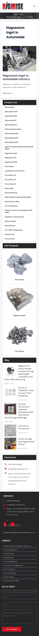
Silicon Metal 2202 (11, 134)
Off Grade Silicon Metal (13, 129)
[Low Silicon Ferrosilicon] (10, 430)
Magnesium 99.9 (10, 158)
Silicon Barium (10, 226)
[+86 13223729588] (13, 464)
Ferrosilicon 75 (10, 175)
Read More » (8, 93)
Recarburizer (10, 234)
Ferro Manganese (11, 206)
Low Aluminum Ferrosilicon (15, 171)
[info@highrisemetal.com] (16, 469)
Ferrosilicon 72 (10, 180)
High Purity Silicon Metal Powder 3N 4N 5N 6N (19, 148)
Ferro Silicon (9, 166)
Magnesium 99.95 (11, 162)
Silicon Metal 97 (10, 120)
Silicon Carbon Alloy (12, 201)
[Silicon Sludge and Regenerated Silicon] (10, 443)
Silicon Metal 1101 (11, 112)
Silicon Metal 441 (11, 125)
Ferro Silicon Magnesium (14, 230)
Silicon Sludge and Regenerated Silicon (26, 442)
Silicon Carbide (10, 221)
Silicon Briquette (11, 193)
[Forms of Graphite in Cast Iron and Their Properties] (10, 392)
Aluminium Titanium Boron (14, 217)
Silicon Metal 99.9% (12, 142)
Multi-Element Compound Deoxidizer (18, 197)
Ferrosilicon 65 (10, 184)
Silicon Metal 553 (11, 116)
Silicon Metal (9, 107)
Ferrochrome (9, 239)
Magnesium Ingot (11, 153)
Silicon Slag (9, 188)
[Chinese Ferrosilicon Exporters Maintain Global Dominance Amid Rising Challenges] (10, 409)
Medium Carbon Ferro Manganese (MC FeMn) (18, 211)
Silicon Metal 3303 (11, 138)
